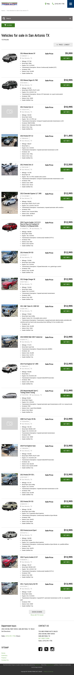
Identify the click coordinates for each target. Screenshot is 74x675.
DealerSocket (50, 665)
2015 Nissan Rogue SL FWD (29, 80)
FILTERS (9, 25)
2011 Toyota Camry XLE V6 (28, 584)
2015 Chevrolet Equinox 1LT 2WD (30, 193)
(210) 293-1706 (10, 636)
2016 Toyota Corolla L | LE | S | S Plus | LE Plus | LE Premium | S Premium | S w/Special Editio (30, 224)
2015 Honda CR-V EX (26, 501)
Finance (3, 658)
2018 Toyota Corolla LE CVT (29, 557)
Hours (18, 636)
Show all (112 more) (37, 615)
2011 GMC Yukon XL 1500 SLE (29, 306)
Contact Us (5, 660)
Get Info (66, 58)
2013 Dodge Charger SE (27, 279)
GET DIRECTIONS (43, 638)
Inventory (4, 655)
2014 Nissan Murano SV (27, 53)
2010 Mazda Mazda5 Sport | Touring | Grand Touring (29, 392)
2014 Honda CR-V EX (26, 252)
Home (3, 10)
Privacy (46, 671)
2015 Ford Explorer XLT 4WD (29, 364)
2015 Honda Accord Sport (28, 530)
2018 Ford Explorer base (28, 446)
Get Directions (5, 631)
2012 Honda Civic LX (26, 107)
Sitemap (51, 671)
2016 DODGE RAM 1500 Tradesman (31, 337)
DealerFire (37, 665)
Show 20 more (37, 612)
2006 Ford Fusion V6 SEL (28, 419)
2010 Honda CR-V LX (26, 136)
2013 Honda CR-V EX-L (27, 475)
